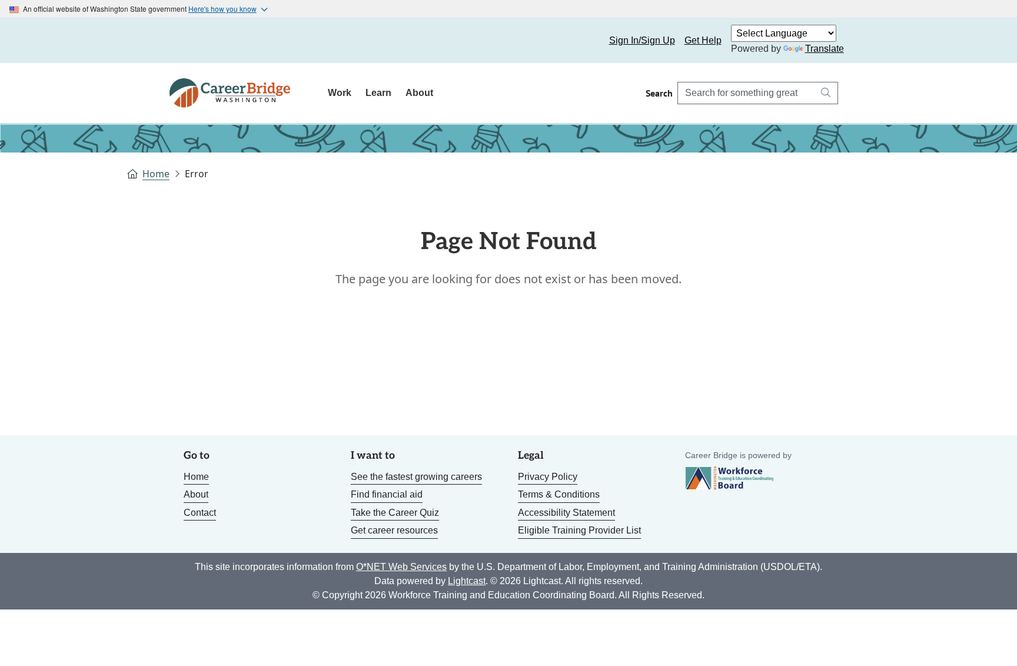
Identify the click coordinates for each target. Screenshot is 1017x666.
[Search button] (825, 93)
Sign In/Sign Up (642, 40)
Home (156, 173)
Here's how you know (222, 9)
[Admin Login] (191, 41)
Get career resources (394, 530)
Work (339, 93)
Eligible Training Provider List (579, 530)
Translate (824, 49)
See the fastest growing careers (416, 477)
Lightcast (467, 581)
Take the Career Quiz (395, 513)
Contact (200, 513)
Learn (378, 93)
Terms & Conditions (559, 494)
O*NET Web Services (401, 567)
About (419, 93)
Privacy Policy (547, 477)
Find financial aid (387, 494)
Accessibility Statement (566, 513)
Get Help (703, 40)
